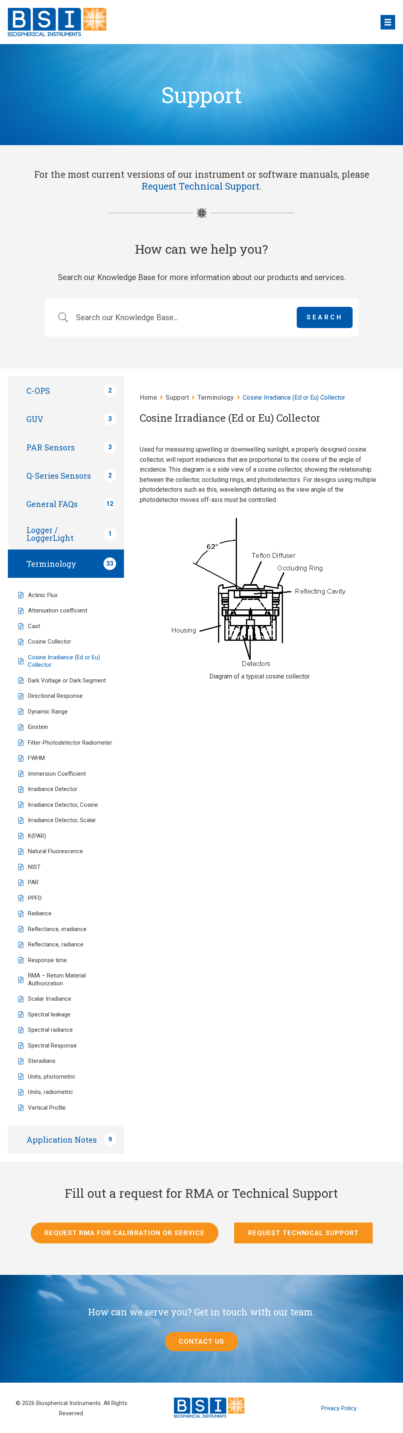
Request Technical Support (200, 186)
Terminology (216, 397)
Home (148, 397)
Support (177, 397)
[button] (201, 1341)
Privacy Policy (339, 1408)
